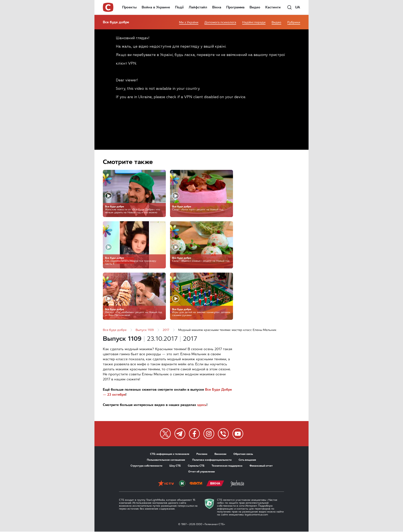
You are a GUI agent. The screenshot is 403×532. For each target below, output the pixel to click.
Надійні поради (254, 22)
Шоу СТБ (175, 465)
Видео (255, 7)
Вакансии (220, 454)
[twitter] (165, 433)
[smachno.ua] (237, 483)
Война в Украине (156, 7)
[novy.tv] (182, 483)
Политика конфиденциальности (212, 459)
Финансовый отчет (261, 465)
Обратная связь (243, 454)
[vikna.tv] (215, 483)
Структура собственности (146, 465)
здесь (202, 405)
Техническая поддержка (227, 465)
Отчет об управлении (201, 471)
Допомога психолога (220, 22)
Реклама (201, 454)
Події (179, 7)
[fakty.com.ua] (196, 483)
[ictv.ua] (166, 483)
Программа (235, 7)
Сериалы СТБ (196, 465)
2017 (166, 330)
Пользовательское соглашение (166, 459)
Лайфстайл (198, 7)
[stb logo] (108, 7)
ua (297, 7)
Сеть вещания (247, 459)
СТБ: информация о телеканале (169, 454)
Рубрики (293, 22)
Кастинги (273, 7)
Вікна (216, 7)
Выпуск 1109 (145, 330)
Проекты (129, 7)
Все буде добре (116, 22)
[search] (289, 7)
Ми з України (188, 22)
